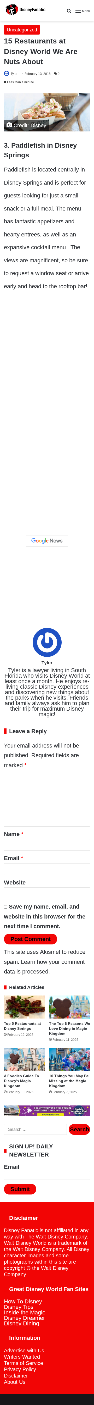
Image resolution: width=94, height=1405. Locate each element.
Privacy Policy (20, 1369)
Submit (20, 1189)
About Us (14, 1382)
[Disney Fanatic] (25, 11)
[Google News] (47, 541)
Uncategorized (22, 29)
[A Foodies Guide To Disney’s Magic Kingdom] (24, 1059)
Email (13, 858)
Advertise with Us (24, 1350)
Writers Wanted (22, 1357)
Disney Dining (21, 1323)
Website (15, 882)
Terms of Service (23, 1363)
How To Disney (23, 1301)
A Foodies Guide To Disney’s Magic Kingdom (21, 1081)
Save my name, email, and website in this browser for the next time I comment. (44, 916)
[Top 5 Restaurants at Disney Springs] (24, 1007)
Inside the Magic (24, 1312)
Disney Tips (18, 1307)
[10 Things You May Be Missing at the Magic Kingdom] (69, 1059)
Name (14, 834)
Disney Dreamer (24, 1318)
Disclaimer (16, 1376)
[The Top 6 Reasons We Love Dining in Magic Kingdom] (69, 1007)
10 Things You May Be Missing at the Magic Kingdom (69, 1081)
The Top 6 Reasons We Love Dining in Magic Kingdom (69, 1028)
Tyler (14, 74)
